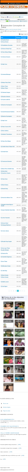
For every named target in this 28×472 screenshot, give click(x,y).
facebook (10, 17)
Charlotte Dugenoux (7, 256)
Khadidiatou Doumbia (7, 45)
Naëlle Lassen (5, 281)
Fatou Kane (4, 179)
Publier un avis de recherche (11, 29)
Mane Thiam (5, 86)
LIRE (19, 444)
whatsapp (16, 17)
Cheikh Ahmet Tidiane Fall (8, 146)
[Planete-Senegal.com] (14, 6)
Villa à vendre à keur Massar (9, 433)
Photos (19, 29)
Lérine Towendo (6, 217)
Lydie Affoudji (5, 250)
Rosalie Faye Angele (7, 241)
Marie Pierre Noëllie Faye (8, 168)
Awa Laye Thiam (6, 248)
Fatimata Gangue (6, 92)
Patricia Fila (5, 253)
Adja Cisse (4, 64)
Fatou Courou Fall (6, 126)
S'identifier (12, 3)
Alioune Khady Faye (6, 48)
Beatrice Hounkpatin (7, 104)
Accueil (3, 19)
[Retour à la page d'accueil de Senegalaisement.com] (8, 3)
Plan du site (5, 403)
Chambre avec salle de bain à (9, 426)
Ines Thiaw (4, 261)
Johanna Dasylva (6, 56)
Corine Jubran (5, 230)
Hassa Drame (5, 41)
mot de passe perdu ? (15, 21)
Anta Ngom (4, 286)
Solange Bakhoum (6, 225)
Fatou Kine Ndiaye (6, 141)
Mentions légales (6, 407)
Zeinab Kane (5, 151)
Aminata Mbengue (6, 74)
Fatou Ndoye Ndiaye (7, 52)
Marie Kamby (5, 275)
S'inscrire (18, 3)
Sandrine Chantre (6, 173)
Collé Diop (4, 270)
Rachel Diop (5, 188)
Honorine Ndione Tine (7, 197)
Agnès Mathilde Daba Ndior (8, 210)
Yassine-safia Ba (6, 99)
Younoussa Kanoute (7, 161)
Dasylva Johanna (6, 96)
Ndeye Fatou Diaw (6, 82)
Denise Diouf (5, 223)
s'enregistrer (24, 21)
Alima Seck (4, 171)
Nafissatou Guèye (6, 266)
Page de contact (6, 410)
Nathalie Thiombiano (7, 134)
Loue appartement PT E (7, 419)
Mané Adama (5, 184)
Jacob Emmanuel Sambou (8, 111)
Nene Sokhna (5, 130)
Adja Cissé (4, 120)
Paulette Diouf (5, 40)
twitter (21, 17)
